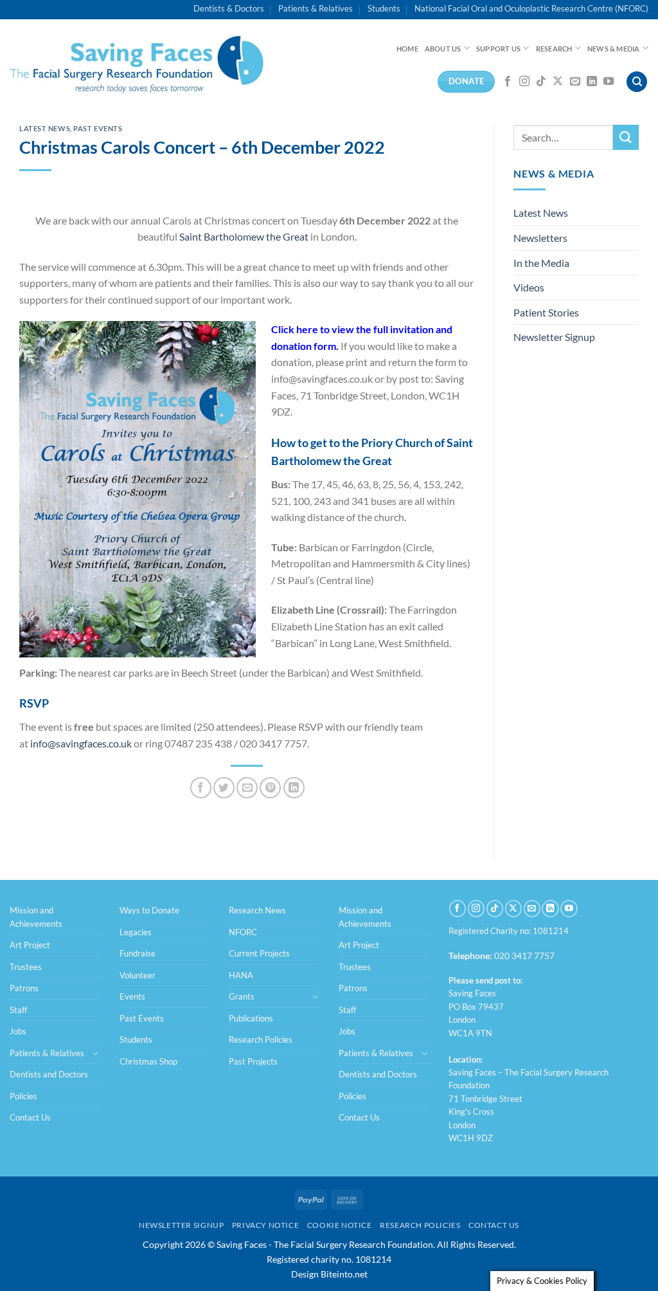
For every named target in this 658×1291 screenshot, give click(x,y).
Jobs (18, 1031)
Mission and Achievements (36, 916)
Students (384, 8)
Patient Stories (546, 312)
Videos (528, 287)
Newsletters (540, 238)
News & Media (613, 48)
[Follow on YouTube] (608, 81)
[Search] (637, 82)
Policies (23, 1096)
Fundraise (138, 953)
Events (132, 996)
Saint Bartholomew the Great (243, 236)
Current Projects (259, 953)
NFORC (243, 932)
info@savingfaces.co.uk (81, 743)
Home (407, 48)
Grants (241, 996)
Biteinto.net (344, 1273)
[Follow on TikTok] (541, 81)
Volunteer (138, 975)
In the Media (541, 263)
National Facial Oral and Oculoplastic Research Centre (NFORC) (531, 8)
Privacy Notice (265, 1225)
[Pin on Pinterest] (270, 787)
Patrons (24, 988)
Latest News (44, 128)
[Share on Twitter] (224, 787)
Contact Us (30, 1117)
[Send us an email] (575, 81)
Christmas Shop (148, 1061)
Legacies (136, 932)
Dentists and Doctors (49, 1074)
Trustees (26, 967)
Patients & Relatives (315, 8)
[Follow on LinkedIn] (592, 81)
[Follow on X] (558, 81)
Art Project (30, 945)
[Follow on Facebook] (507, 81)
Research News (257, 910)
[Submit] (626, 137)
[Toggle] (96, 1053)
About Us (443, 48)
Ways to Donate (149, 910)
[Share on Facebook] (200, 787)
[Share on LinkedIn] (294, 787)
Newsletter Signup (554, 337)
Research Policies (260, 1039)
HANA (241, 975)
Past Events (97, 128)
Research (554, 48)
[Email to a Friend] (247, 787)
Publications (251, 1018)
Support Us (498, 48)
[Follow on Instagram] (524, 81)
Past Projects (253, 1061)
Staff (18, 1010)
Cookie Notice (339, 1225)
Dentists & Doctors (228, 8)
